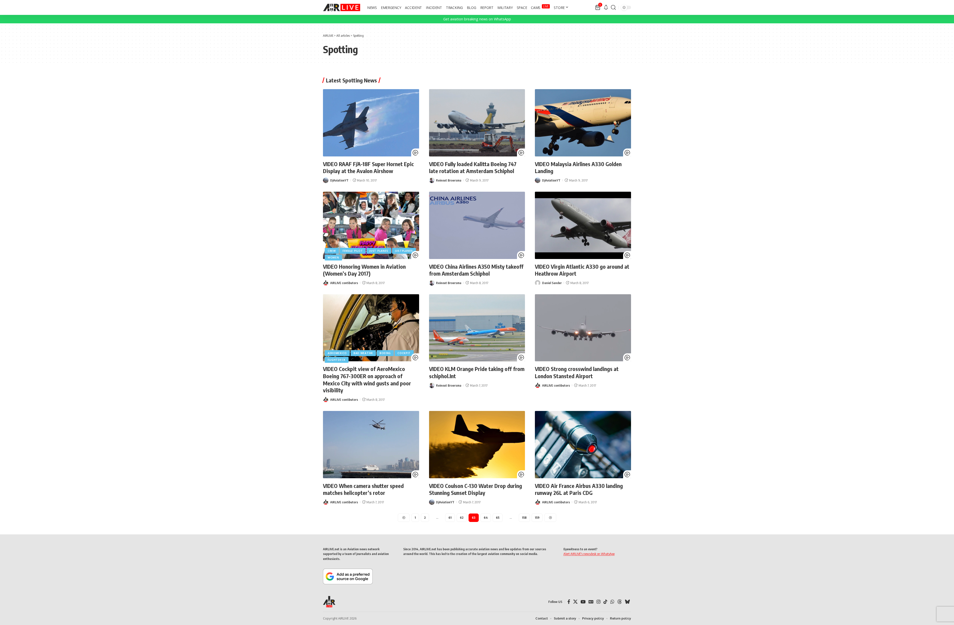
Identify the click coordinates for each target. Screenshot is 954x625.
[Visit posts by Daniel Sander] (537, 283)
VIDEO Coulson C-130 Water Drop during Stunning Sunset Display (475, 489)
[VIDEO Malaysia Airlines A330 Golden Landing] (583, 122)
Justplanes (404, 250)
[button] (613, 7)
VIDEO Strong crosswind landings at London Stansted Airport (577, 372)
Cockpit (404, 353)
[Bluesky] (627, 602)
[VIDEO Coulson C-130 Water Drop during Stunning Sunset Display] (477, 444)
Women (333, 257)
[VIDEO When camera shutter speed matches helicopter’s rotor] (371, 444)
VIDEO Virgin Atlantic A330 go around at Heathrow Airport (582, 270)
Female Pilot (353, 250)
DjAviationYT (339, 180)
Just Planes (378, 250)
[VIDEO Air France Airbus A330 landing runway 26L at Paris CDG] (583, 444)
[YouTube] (583, 602)
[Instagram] (598, 602)
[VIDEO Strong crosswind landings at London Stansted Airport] (583, 328)
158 (524, 517)
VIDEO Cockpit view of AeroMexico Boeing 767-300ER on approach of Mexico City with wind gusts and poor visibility (367, 379)
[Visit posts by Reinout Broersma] (432, 180)
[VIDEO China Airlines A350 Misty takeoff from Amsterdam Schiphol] (477, 225)
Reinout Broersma (448, 180)
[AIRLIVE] (341, 7)
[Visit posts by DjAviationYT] (325, 180)
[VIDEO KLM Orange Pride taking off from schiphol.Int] (477, 328)
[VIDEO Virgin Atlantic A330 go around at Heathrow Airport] (583, 225)
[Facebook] (568, 602)
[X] (575, 602)
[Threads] (619, 602)
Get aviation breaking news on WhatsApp (477, 19)
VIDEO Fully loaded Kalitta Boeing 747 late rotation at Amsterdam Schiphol (473, 167)
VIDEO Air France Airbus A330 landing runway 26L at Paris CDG (579, 489)
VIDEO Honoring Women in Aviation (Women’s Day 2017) (364, 270)
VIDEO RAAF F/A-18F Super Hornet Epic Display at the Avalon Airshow (368, 167)
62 (462, 517)
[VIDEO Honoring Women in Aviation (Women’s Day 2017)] (371, 225)
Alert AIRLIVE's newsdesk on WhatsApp (589, 554)
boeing (385, 353)
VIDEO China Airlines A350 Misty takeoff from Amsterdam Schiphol (476, 270)
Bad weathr (363, 353)
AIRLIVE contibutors (344, 283)
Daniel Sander (552, 283)
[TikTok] (605, 602)
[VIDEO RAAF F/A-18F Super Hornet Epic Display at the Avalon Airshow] (371, 122)
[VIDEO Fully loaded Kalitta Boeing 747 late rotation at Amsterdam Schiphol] (477, 122)
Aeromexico (337, 353)
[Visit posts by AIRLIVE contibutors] (325, 283)
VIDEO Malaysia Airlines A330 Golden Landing (578, 167)
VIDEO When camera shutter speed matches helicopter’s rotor (363, 489)
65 (497, 517)
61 (450, 517)
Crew (332, 250)
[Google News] (591, 602)
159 (537, 517)
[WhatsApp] (612, 602)
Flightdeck (337, 359)
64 (486, 517)
